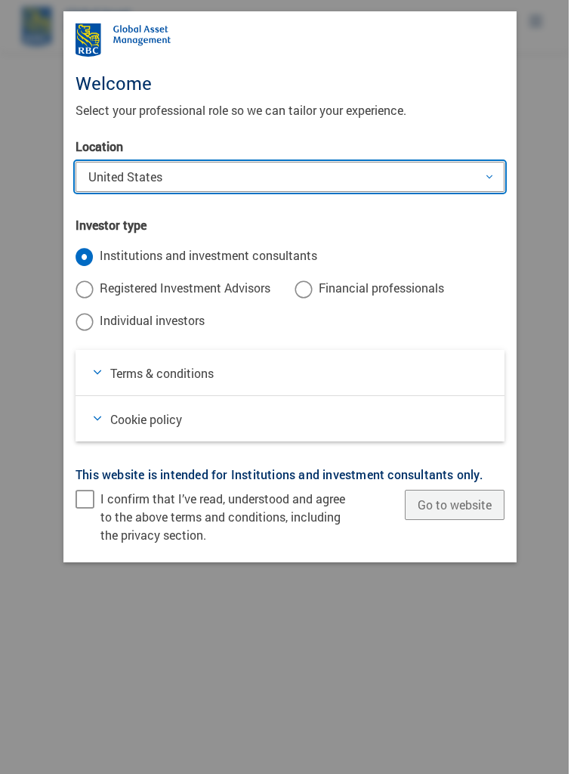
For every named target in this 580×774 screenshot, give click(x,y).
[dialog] (290, 387)
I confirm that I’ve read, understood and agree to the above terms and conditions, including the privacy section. (222, 517)
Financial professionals (381, 288)
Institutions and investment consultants (208, 255)
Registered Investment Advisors (185, 288)
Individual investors (152, 320)
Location (99, 146)
